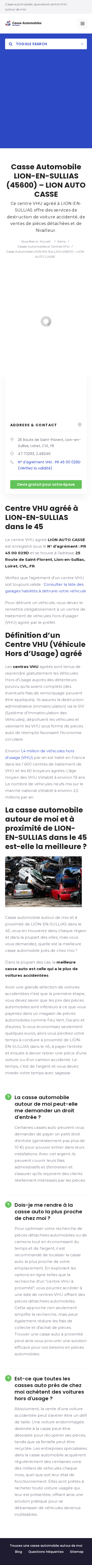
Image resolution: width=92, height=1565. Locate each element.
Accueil (45, 241)
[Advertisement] (46, 102)
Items (61, 241)
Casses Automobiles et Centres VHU (43, 246)
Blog (18, 1552)
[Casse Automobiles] (24, 23)
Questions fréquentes (46, 1552)
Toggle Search (31, 43)
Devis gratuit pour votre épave (46, 484)
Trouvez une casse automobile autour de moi (46, 1545)
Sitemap (77, 1552)
